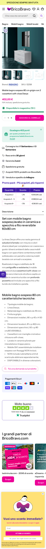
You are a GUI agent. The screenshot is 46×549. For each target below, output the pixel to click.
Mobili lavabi (32, 24)
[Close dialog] (43, 494)
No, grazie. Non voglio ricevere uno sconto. (23, 538)
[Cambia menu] (3, 9)
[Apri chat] (41, 15)
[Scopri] (17, 457)
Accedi (12, 139)
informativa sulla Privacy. (11, 545)
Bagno (5, 24)
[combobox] (20, 16)
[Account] (38, 9)
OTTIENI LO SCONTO (22, 533)
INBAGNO (13, 84)
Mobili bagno (17, 24)
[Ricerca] (34, 15)
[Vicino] (41, 129)
